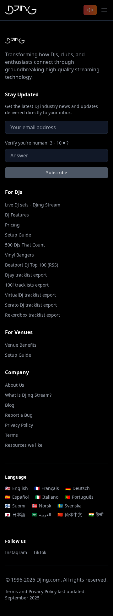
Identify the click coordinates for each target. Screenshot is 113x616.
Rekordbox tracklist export (32, 315)
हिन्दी (96, 514)
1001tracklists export (27, 285)
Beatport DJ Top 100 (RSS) (31, 265)
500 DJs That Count (25, 245)
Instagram (16, 552)
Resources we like (23, 445)
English (16, 488)
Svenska (69, 506)
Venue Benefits (20, 345)
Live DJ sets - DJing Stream (32, 205)
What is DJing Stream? (28, 395)
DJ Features (17, 215)
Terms (11, 435)
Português (79, 497)
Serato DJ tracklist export (31, 305)
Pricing (12, 225)
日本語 (15, 514)
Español (17, 497)
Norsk (41, 506)
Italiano (46, 497)
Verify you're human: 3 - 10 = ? (36, 143)
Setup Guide (18, 235)
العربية (41, 514)
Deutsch (77, 488)
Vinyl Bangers (19, 255)
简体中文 (69, 514)
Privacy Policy (19, 425)
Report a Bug (19, 415)
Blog (9, 405)
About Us (14, 385)
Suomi (15, 506)
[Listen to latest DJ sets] (90, 10)
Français (46, 488)
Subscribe (56, 173)
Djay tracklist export (26, 275)
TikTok (39, 552)
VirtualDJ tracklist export (30, 295)
